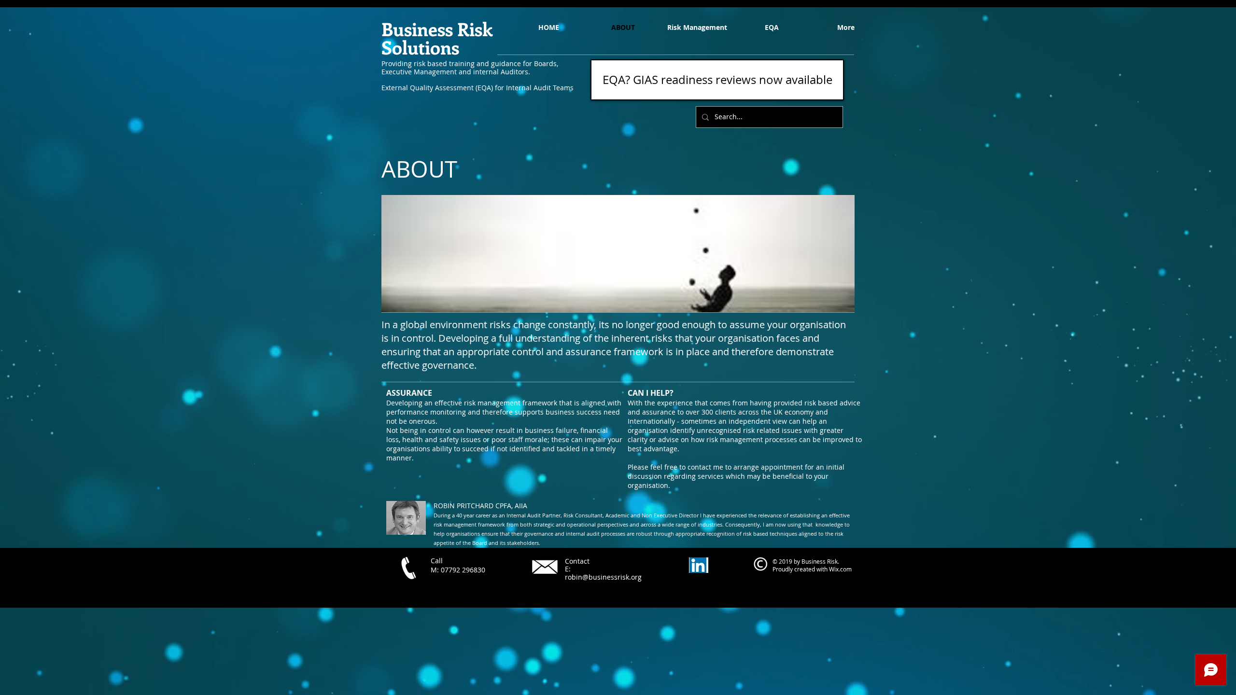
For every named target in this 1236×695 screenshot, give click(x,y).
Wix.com (840, 569)
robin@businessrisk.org (603, 577)
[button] (618, 253)
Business (417, 28)
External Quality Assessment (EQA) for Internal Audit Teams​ (477, 87)
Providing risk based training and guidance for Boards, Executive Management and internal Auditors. (469, 67)
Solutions (420, 47)
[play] (834, 303)
